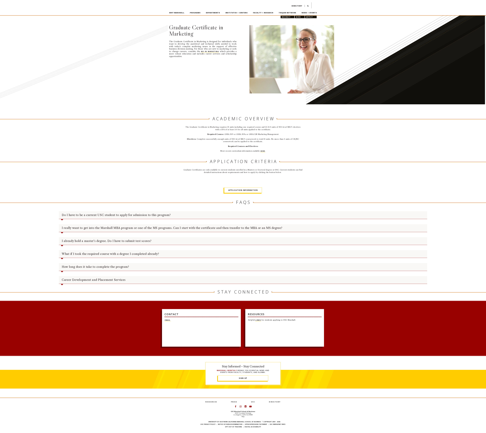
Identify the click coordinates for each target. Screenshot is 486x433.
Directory (297, 6)
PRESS (234, 402)
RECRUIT (286, 17)
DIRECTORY (275, 402)
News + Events (309, 13)
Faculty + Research (263, 13)
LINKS (258, 320)
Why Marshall (177, 13)
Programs (195, 13)
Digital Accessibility (253, 427)
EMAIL (167, 320)
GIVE (298, 17)
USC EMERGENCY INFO (278, 424)
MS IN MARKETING (210, 51)
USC (253, 402)
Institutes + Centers (236, 13)
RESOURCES (211, 402)
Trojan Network (287, 13)
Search (308, 6)
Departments (213, 13)
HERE (262, 151)
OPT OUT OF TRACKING (233, 427)
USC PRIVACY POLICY (207, 424)
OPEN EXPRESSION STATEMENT (256, 424)
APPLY (309, 17)
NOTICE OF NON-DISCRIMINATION (230, 424)
